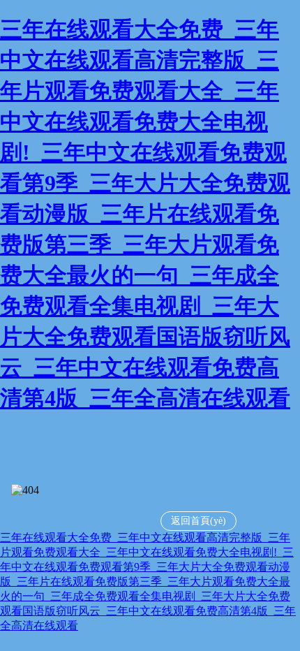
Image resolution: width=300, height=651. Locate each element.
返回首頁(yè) (198, 520)
